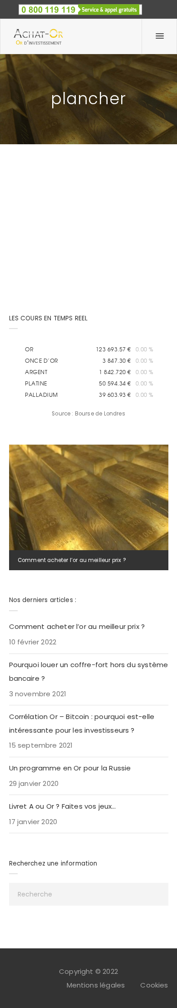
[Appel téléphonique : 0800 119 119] (80, 6)
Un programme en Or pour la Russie (70, 768)
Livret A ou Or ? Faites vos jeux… (62, 806)
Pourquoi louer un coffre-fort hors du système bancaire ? (88, 671)
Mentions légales (96, 985)
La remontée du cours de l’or (71, 169)
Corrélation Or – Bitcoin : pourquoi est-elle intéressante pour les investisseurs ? (82, 723)
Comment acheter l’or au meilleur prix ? (72, 560)
